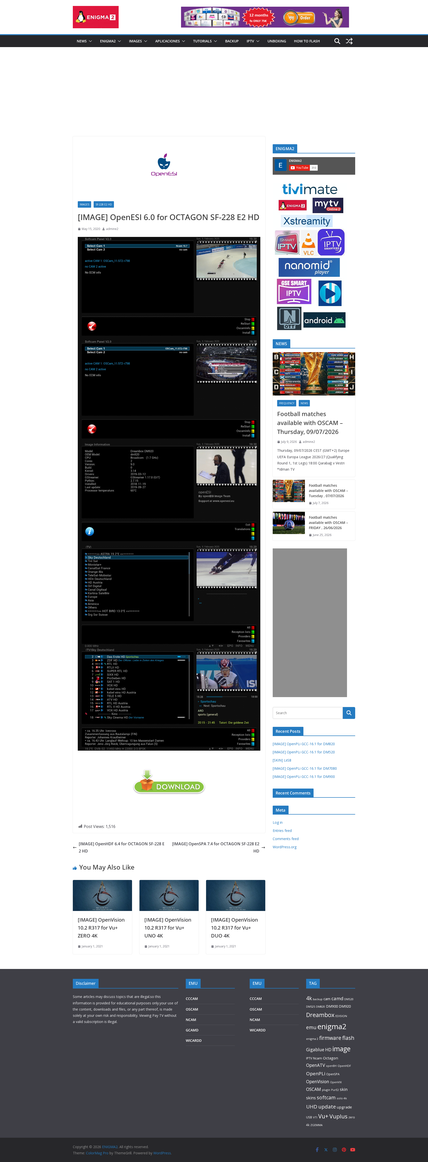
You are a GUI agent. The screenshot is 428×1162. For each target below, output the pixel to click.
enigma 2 (312, 1039)
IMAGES (135, 41)
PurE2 (335, 1090)
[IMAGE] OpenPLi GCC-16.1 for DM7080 (305, 768)
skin (344, 1089)
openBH (331, 1066)
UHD (311, 1106)
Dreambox (320, 1015)
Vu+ (323, 1116)
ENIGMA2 (108, 41)
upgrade (344, 1107)
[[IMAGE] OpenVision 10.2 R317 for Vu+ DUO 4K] (235, 883)
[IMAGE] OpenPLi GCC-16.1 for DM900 (304, 776)
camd (337, 998)
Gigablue (315, 1049)
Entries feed (282, 830)
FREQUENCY (286, 403)
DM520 (348, 999)
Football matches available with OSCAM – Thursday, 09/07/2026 (310, 423)
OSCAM (192, 1009)
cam (326, 998)
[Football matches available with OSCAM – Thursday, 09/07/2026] (314, 374)
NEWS (82, 41)
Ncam (317, 1058)
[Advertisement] (214, 99)
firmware (330, 1037)
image (341, 1048)
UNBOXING (277, 41)
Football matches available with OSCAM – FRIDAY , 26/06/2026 (328, 522)
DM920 (345, 1006)
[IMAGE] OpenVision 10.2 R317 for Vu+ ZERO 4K (101, 927)
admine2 (112, 229)
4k (309, 998)
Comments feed (286, 838)
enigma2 (332, 1026)
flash (348, 1037)
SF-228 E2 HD (104, 204)
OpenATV (315, 1065)
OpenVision (317, 1081)
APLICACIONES (167, 41)
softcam (326, 1097)
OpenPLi (315, 1073)
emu (311, 1027)
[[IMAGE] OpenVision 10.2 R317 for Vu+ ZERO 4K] (102, 883)
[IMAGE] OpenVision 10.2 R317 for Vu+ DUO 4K (234, 927)
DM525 (310, 1006)
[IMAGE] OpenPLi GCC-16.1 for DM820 (304, 743)
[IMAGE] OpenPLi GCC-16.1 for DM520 (304, 752)
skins (311, 1098)
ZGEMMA (316, 1125)
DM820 (320, 1006)
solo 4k (342, 1098)
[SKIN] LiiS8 (282, 760)
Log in (278, 822)
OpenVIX (336, 1082)
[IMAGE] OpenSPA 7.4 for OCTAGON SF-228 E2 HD (215, 847)
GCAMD (192, 1030)
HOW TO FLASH (307, 41)
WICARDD (194, 1040)
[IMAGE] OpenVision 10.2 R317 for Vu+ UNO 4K (167, 927)
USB (309, 1117)
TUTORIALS (202, 41)
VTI (315, 1117)
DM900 (332, 1006)
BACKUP (232, 41)
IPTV (250, 41)
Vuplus (338, 1116)
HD (328, 1049)
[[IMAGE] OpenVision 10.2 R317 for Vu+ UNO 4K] (169, 883)
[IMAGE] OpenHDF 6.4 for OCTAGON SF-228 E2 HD (121, 847)
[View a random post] (349, 41)
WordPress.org (284, 847)
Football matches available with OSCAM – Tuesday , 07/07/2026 (328, 490)
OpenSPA (333, 1074)
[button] (89, 41)
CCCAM (192, 998)
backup (317, 999)
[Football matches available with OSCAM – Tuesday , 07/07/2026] (289, 494)
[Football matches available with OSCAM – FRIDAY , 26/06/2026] (289, 526)
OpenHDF (344, 1066)
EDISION (341, 1016)
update (327, 1106)
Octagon (330, 1057)
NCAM (191, 1019)
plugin (326, 1090)
